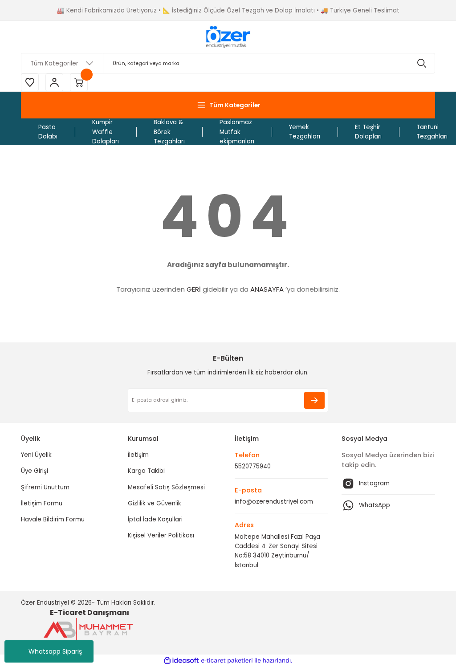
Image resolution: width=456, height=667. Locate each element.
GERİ (194, 289)
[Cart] (79, 82)
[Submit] (314, 400)
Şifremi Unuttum (45, 487)
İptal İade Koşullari (155, 519)
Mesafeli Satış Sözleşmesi (166, 487)
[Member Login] (54, 82)
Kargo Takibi (146, 471)
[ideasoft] (181, 661)
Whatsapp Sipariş (55, 651)
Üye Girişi (34, 471)
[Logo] (228, 37)
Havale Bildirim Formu (53, 519)
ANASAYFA (267, 289)
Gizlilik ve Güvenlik (154, 503)
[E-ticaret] (227, 660)
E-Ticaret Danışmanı (89, 612)
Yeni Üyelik (36, 455)
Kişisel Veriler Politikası (161, 535)
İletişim (138, 455)
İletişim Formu (41, 503)
